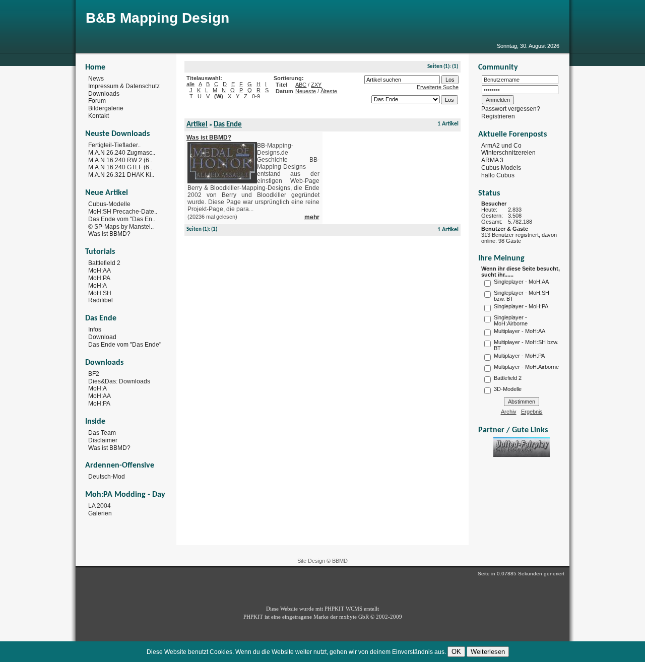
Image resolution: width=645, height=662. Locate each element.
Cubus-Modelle (109, 204)
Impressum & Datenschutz (124, 86)
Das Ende (228, 124)
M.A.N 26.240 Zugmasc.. (121, 152)
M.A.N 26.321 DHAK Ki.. (121, 174)
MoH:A (97, 285)
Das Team (102, 432)
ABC (300, 85)
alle (190, 84)
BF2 (93, 373)
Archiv (509, 412)
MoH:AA (99, 270)
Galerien (100, 513)
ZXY (316, 85)
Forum (97, 100)
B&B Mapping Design (157, 18)
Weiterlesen (488, 651)
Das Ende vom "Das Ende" (124, 344)
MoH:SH (99, 292)
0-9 (256, 96)
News (96, 78)
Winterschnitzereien (508, 152)
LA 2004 (99, 505)
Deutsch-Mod (106, 476)
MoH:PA (99, 278)
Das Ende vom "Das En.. (121, 219)
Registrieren (498, 116)
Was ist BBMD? (109, 233)
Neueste (305, 91)
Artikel (197, 124)
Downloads (103, 93)
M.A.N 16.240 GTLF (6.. (120, 167)
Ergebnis (532, 412)
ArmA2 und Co (501, 145)
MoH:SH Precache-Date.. (122, 211)
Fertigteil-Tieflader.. (114, 145)
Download (102, 337)
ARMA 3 (492, 160)
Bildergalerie (105, 108)
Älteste (328, 91)
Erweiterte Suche (438, 87)
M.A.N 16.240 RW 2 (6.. (120, 159)
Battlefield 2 (104, 263)
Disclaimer (102, 440)
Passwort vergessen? (510, 108)
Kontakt (98, 115)
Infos (94, 329)
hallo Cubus (497, 175)
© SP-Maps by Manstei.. (121, 226)
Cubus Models (501, 167)
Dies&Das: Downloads (119, 380)
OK (456, 651)
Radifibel (100, 300)
